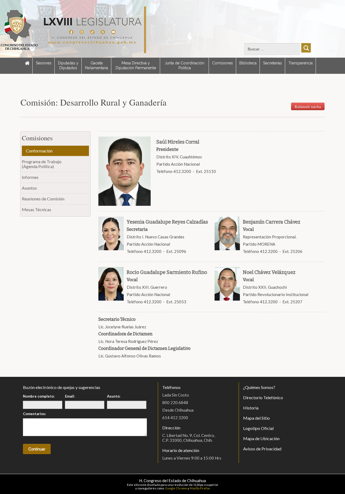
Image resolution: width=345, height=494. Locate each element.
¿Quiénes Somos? (259, 387)
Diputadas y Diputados (68, 65)
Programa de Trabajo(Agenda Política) (41, 164)
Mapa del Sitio (256, 417)
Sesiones (43, 63)
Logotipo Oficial (258, 428)
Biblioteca (248, 63)
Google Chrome (176, 488)
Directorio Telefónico (263, 397)
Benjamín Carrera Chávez (271, 222)
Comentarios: (34, 414)
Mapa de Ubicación (261, 438)
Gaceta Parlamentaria (96, 65)
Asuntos (29, 187)
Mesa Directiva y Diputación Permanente (136, 65)
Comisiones (222, 63)
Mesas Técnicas (36, 209)
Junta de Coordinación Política (184, 65)
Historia (250, 407)
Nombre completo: (38, 396)
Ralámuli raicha (308, 106)
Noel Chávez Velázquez (269, 272)
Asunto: (113, 396)
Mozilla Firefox (200, 488)
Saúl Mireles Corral (177, 142)
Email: (70, 396)
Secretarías (272, 63)
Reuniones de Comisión (43, 198)
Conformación (39, 150)
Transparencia (300, 63)
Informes (30, 177)
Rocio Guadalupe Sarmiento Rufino (167, 272)
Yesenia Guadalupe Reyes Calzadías (167, 222)
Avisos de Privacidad (262, 448)
